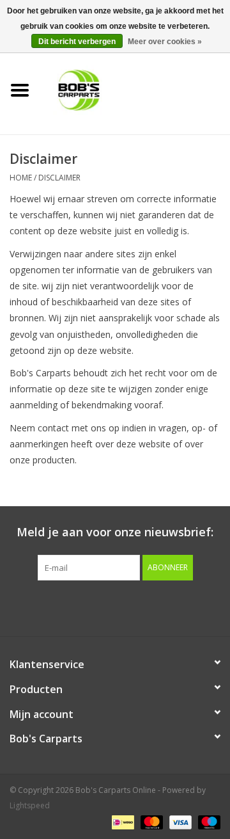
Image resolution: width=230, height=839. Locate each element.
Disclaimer (59, 177)
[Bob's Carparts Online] (134, 89)
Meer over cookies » (165, 41)
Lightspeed (30, 805)
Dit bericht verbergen (77, 41)
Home (21, 177)
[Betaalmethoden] (121, 821)
